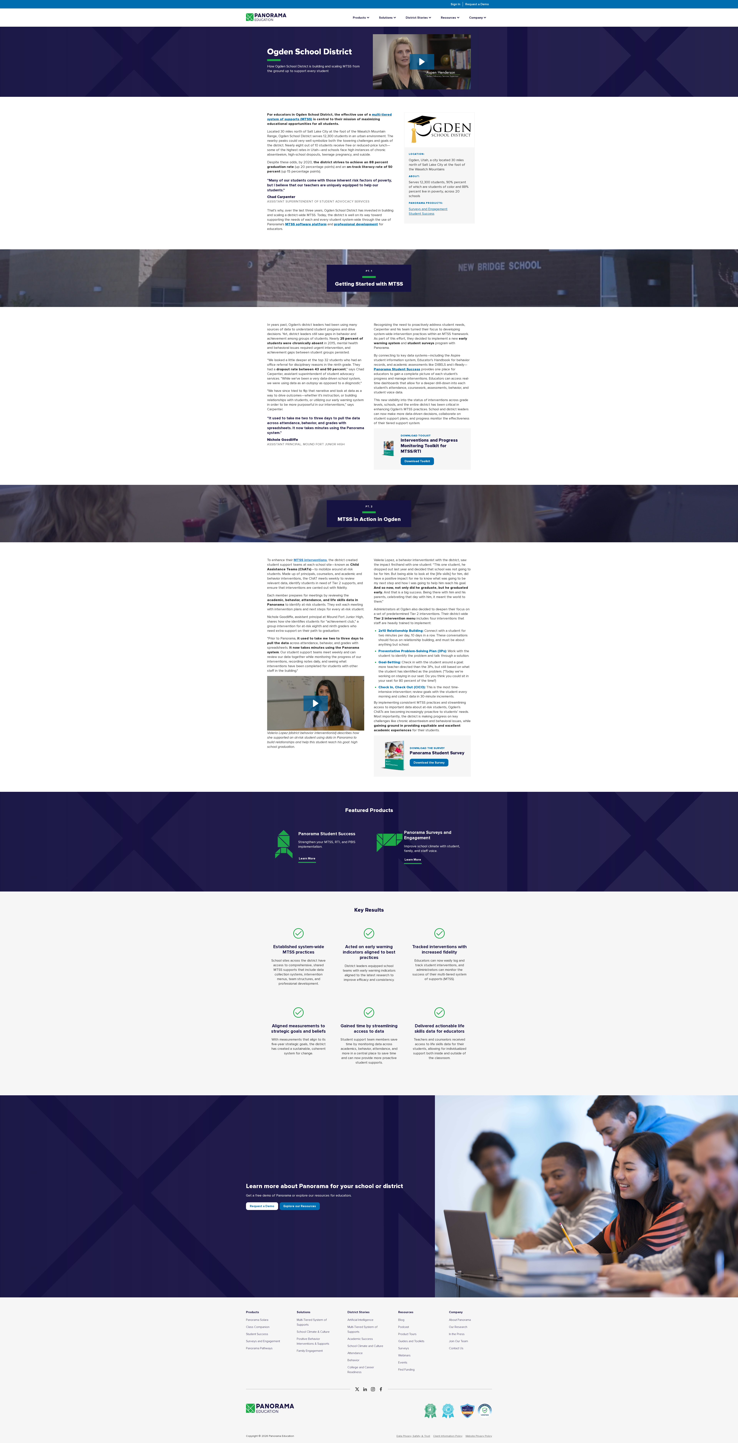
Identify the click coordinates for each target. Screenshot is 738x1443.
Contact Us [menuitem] (456, 1348)
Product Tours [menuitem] (407, 1334)
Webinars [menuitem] (404, 1355)
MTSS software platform (306, 224)
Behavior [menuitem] (353, 1360)
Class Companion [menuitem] (257, 1327)
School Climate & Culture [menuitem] (313, 1332)
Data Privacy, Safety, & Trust (413, 1436)
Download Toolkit (417, 461)
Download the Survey (429, 763)
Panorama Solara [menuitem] (257, 1320)
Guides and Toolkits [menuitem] (411, 1341)
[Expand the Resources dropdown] (459, 17)
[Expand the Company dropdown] (486, 17)
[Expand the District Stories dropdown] (431, 17)
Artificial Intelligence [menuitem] (360, 1320)
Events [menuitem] (402, 1362)
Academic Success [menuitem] (360, 1339)
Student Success (421, 213)
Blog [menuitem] (401, 1320)
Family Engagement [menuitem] (310, 1351)
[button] (422, 62)
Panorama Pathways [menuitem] (259, 1348)
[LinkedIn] (365, 1389)
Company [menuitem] (456, 1312)
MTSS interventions (310, 560)
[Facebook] (380, 1389)
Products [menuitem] (252, 1312)
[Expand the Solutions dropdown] (395, 17)
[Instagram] (373, 1389)
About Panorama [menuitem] (460, 1320)
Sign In (455, 4)
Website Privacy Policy (478, 1436)
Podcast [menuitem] (403, 1327)
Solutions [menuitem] (303, 1312)
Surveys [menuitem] (403, 1348)
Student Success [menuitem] (257, 1334)
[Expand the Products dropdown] (369, 17)
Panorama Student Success (397, 369)
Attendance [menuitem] (355, 1353)
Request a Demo (477, 4)
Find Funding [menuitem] (406, 1370)
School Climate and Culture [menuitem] (365, 1346)
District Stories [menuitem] (358, 1312)
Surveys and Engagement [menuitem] (263, 1341)
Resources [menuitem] (405, 1312)
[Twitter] (357, 1389)
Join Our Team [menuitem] (458, 1341)
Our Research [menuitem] (458, 1327)
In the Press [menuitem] (457, 1334)
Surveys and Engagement (428, 209)
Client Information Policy (447, 1436)
